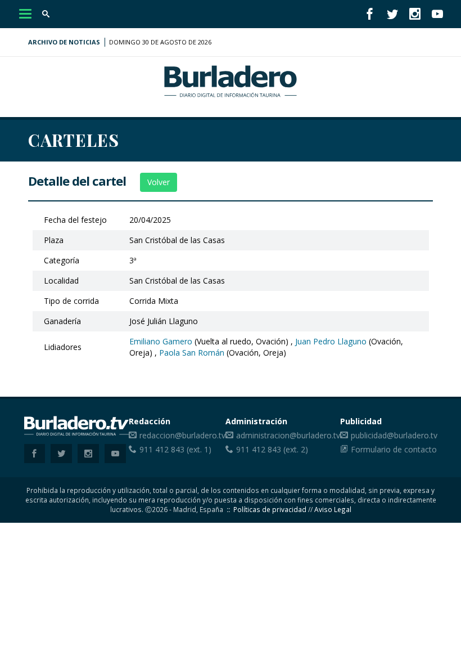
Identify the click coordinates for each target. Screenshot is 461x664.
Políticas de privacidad (269, 509)
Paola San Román (191, 352)
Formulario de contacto (394, 449)
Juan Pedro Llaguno (331, 341)
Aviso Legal (332, 509)
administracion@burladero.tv (288, 435)
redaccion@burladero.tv (182, 435)
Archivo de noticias (64, 42)
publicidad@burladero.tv (394, 435)
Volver (158, 182)
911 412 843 (161, 449)
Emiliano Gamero (160, 341)
